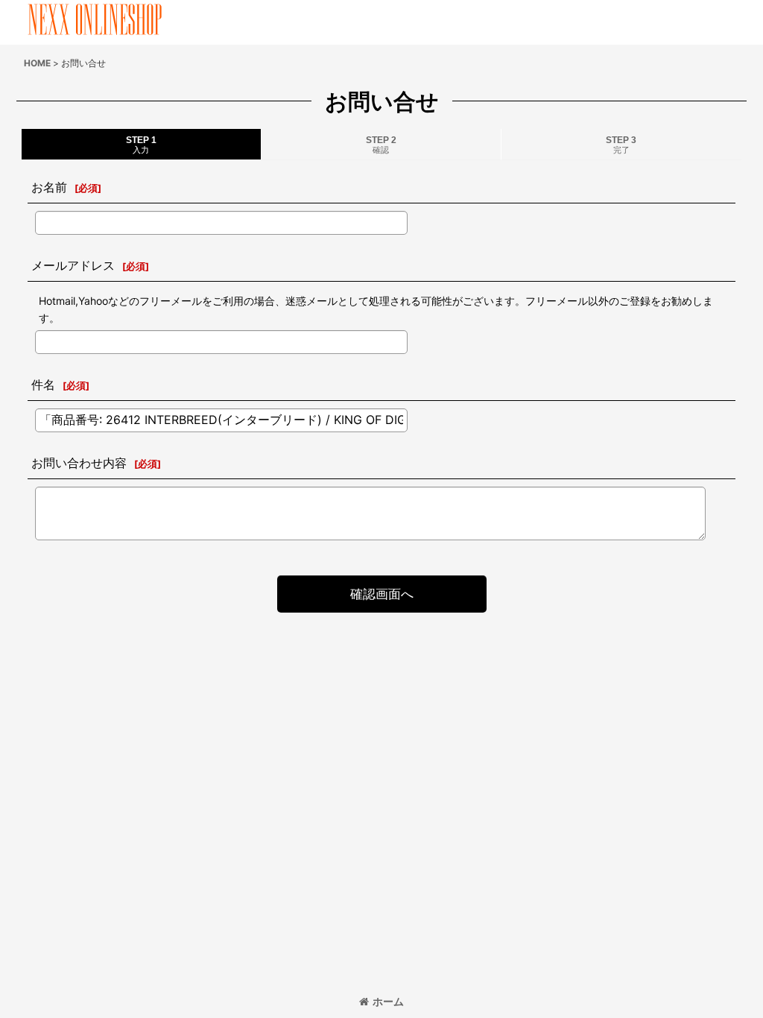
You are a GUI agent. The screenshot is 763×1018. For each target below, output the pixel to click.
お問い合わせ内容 (79, 462)
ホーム (388, 1001)
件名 (43, 384)
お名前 (49, 187)
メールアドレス (73, 265)
